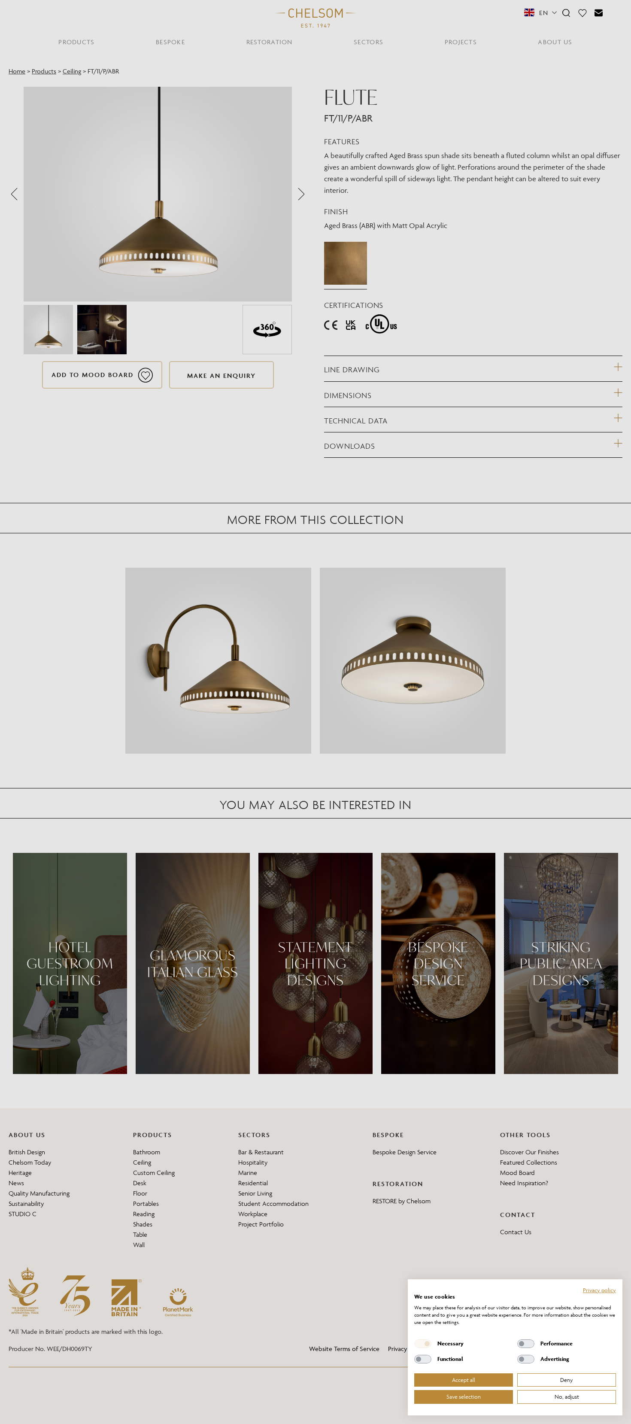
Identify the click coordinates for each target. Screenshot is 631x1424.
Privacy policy (599, 1290)
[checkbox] (422, 1343)
